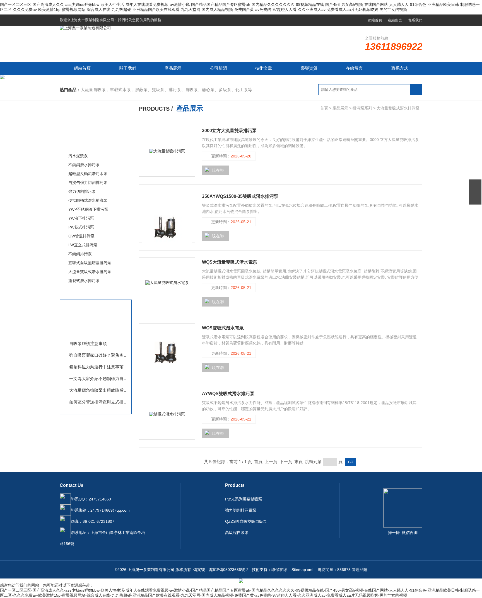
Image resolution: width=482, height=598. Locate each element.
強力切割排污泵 (82, 191)
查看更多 (77, 292)
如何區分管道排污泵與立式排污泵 (98, 402)
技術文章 (263, 68)
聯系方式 (399, 68)
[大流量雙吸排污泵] (167, 151)
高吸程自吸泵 (237, 532)
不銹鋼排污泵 (80, 254)
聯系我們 (415, 20)
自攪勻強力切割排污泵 (87, 182)
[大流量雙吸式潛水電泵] (167, 283)
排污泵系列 (79, 144)
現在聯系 (214, 171)
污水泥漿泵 (78, 156)
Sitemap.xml (302, 569)
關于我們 (127, 68)
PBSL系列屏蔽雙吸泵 (243, 499)
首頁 (324, 108)
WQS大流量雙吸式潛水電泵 (229, 262)
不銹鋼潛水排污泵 (84, 164)
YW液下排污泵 (81, 218)
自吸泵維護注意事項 (88, 343)
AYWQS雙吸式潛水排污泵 (228, 393)
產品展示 (173, 68)
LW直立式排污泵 (82, 245)
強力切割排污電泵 (240, 510)
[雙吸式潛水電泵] (167, 349)
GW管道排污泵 (81, 236)
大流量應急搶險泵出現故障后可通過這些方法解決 (98, 390)
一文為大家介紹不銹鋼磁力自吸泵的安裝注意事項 (98, 378)
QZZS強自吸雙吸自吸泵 (246, 521)
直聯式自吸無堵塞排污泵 (89, 263)
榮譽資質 (309, 68)
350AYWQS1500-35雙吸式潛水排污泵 (240, 196)
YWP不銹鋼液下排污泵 (88, 209)
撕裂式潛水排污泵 (84, 280)
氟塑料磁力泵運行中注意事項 (96, 366)
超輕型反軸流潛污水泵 (87, 173)
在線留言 (395, 20)
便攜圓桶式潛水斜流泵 (87, 200)
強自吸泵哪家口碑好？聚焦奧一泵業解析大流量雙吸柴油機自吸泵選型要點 (98, 355)
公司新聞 (218, 68)
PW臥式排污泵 (81, 227)
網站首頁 (375, 20)
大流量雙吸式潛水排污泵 (89, 271)
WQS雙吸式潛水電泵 (223, 327)
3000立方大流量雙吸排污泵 (229, 130)
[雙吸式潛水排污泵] (167, 218)
